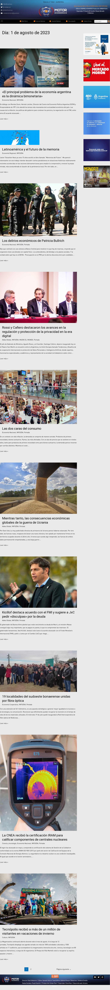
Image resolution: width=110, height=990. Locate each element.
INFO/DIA (20, 100)
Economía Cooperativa (10, 704)
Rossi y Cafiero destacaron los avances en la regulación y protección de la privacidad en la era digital (37, 332)
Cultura (4, 937)
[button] (90, 6)
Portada (27, 244)
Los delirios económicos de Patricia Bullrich (33, 241)
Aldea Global (6, 340)
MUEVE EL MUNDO (26, 340)
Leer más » (4, 119)
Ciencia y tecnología (9, 843)
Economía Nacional (9, 100)
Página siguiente (64, 969)
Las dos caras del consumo (21, 428)
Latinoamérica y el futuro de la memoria (30, 149)
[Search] (108, 21)
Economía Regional (9, 153)
